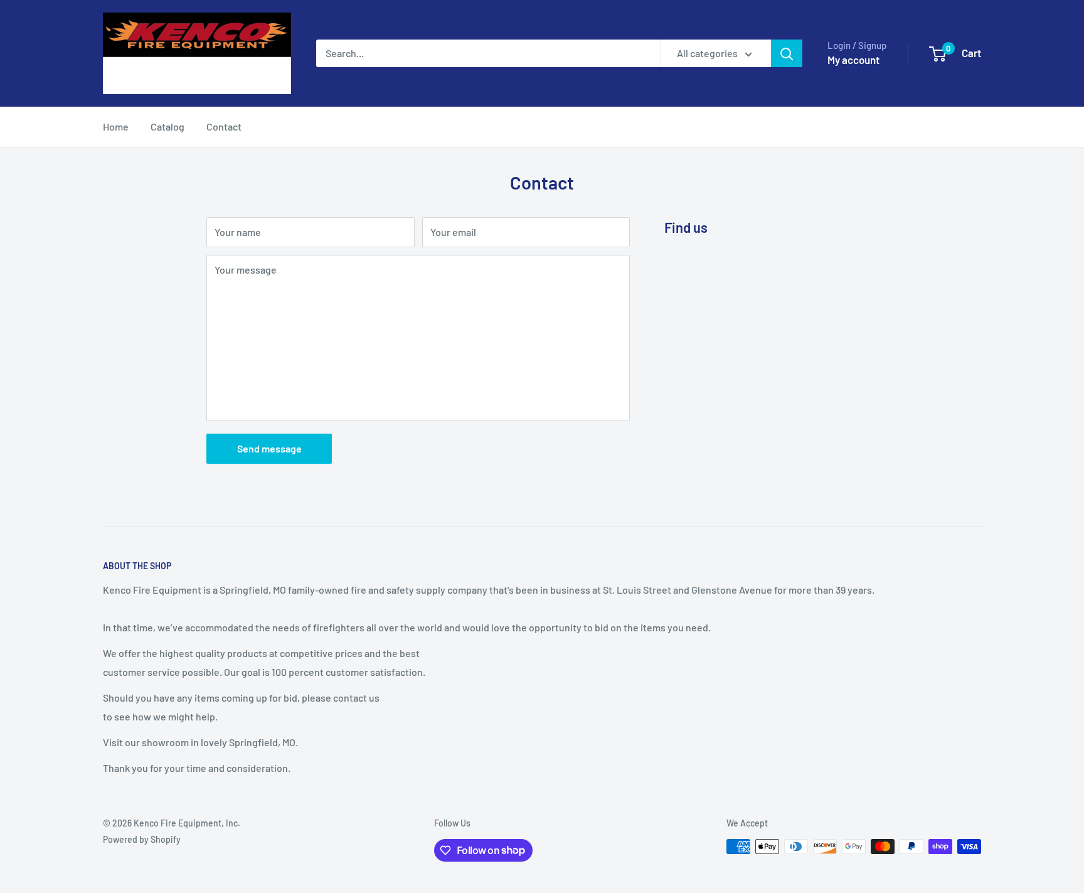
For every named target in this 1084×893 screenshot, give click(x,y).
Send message (269, 448)
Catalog (167, 126)
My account (853, 59)
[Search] (786, 53)
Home (116, 126)
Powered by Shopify (142, 839)
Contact (224, 126)
